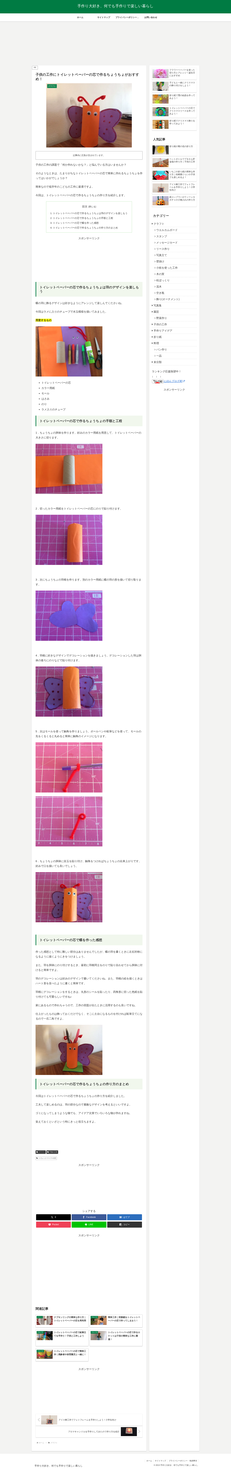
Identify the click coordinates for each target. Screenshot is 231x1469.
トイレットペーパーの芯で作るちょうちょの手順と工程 (83, 218)
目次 (84, 206)
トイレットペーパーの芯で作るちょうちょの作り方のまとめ (85, 227)
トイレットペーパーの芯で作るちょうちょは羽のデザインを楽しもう (90, 213)
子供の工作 (53, 1152)
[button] (124, 1225)
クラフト (41, 1152)
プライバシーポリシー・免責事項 (183, 1461)
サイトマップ (160, 1461)
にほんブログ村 (173, 381)
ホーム (149, 1461)
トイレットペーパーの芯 (47, 1158)
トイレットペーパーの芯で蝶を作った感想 (76, 223)
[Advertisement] (115, 43)
